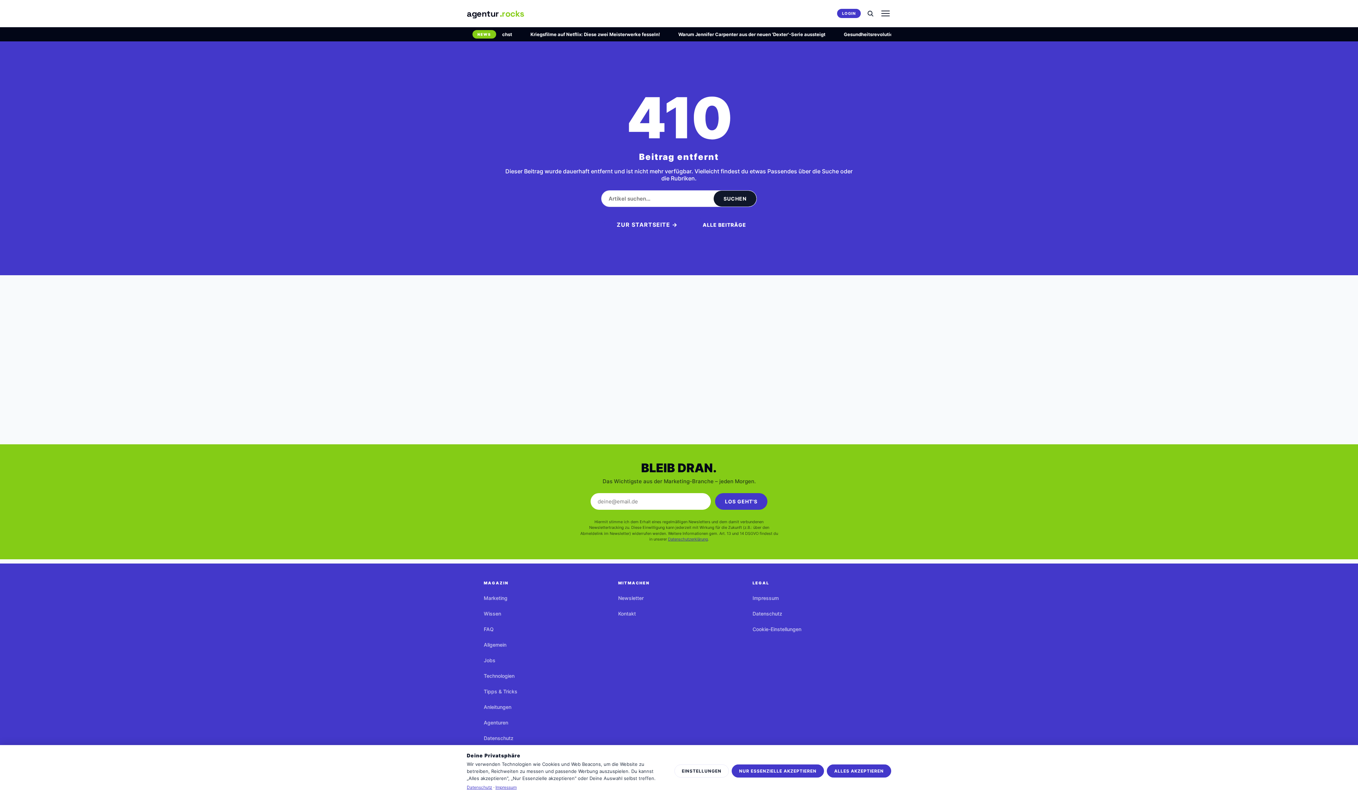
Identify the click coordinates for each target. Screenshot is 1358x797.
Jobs (489, 660)
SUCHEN (735, 199)
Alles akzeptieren (859, 771)
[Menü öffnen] (885, 13)
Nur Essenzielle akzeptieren (778, 771)
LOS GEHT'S (741, 501)
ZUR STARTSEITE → (647, 224)
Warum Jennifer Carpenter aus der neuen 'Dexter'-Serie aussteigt (737, 34)
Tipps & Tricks (500, 691)
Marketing (495, 598)
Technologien (499, 676)
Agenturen (496, 723)
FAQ (489, 629)
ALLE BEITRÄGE (724, 225)
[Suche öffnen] (870, 13)
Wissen (492, 614)
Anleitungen (497, 707)
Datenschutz (498, 738)
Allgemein (495, 645)
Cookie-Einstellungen (777, 629)
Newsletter (631, 598)
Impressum (766, 598)
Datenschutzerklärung (688, 539)
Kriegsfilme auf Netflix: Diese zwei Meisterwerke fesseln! (580, 34)
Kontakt (627, 614)
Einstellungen (701, 771)
